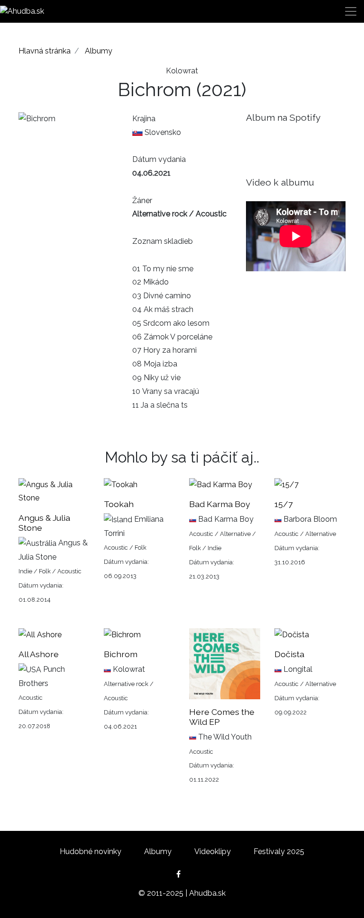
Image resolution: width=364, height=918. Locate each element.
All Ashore (38, 654)
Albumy (98, 50)
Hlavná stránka (44, 50)
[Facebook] (182, 874)
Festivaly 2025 (279, 851)
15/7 (283, 504)
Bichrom (120, 654)
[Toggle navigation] (350, 11)
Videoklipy (212, 851)
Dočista (289, 654)
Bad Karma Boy (219, 504)
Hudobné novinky (90, 851)
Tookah (119, 504)
